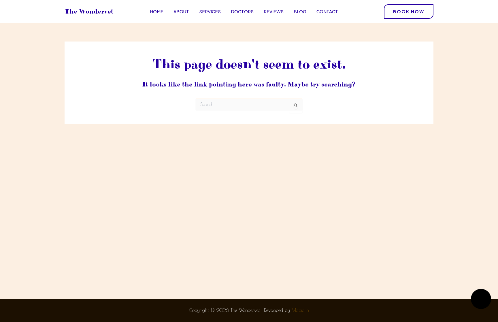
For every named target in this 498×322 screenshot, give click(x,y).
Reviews (274, 11)
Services (210, 11)
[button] (408, 11)
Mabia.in (300, 310)
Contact (327, 11)
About (181, 11)
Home (156, 11)
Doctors (242, 11)
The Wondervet (89, 11)
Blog (300, 11)
